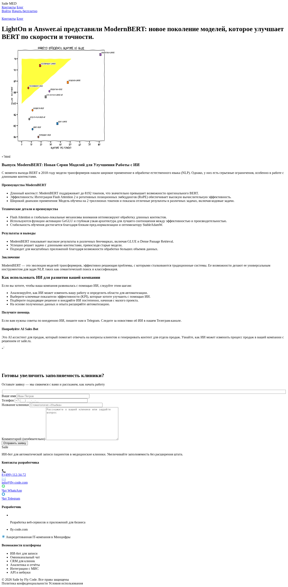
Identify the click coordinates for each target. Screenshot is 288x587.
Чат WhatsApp (12, 490)
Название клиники (15, 405)
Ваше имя (9, 396)
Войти (6, 11)
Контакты (9, 7)
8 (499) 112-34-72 (14, 472)
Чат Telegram (11, 498)
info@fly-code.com (15, 480)
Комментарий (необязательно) (23, 439)
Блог (20, 7)
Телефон (8, 400)
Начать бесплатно (24, 11)
